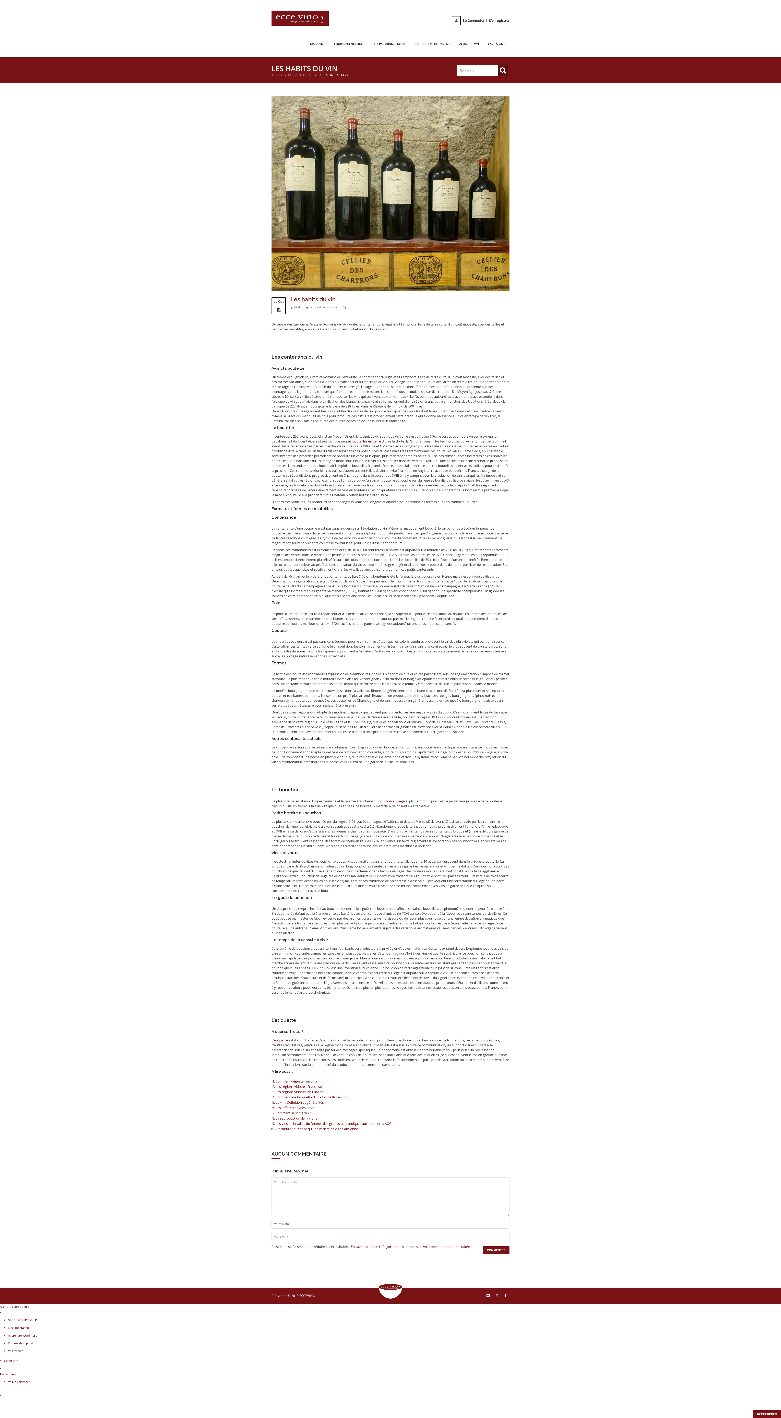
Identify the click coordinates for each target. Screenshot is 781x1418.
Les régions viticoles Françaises (299, 1086)
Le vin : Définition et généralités (300, 1102)
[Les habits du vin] (390, 290)
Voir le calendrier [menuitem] (19, 1382)
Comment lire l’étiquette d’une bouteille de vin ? (312, 1097)
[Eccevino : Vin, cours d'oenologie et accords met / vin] (300, 18)
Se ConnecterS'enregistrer (486, 21)
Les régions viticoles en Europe (299, 1092)
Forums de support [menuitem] (20, 1343)
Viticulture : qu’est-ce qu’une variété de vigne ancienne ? (318, 1129)
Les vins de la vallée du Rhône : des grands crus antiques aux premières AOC (333, 1123)
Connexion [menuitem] (11, 1361)
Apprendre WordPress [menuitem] (22, 1335)
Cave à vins (496, 44)
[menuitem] (390, 1403)
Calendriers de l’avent (432, 44)
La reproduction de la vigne (296, 1118)
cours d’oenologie (348, 44)
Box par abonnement (389, 44)
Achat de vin (469, 44)
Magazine (317, 44)
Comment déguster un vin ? (296, 1081)
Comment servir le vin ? (293, 1113)
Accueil (277, 75)
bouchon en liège (391, 801)
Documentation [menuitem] (18, 1328)
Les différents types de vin (295, 1108)
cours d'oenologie (303, 75)
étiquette (281, 1040)
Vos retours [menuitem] (15, 1351)
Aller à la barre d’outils (14, 1307)
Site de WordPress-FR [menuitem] (22, 1320)
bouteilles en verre (366, 441)
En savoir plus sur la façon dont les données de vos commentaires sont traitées (411, 1246)
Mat (297, 307)
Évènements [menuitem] (8, 1374)
